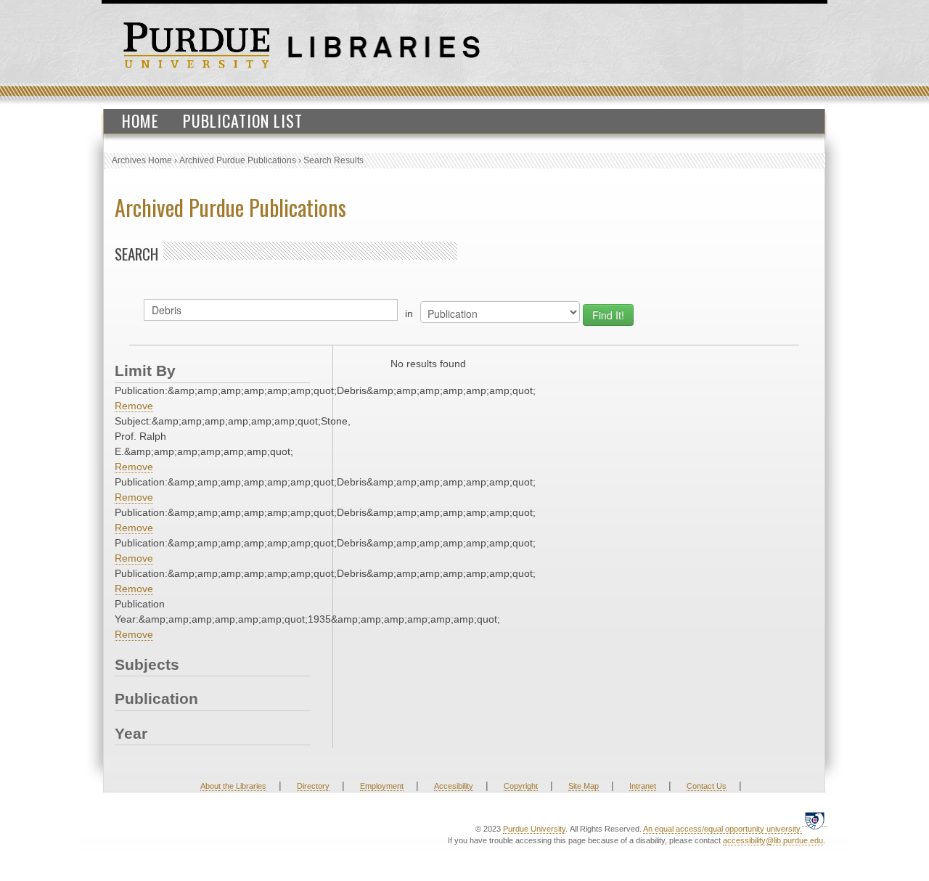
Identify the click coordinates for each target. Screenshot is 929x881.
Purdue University (534, 828)
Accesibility (453, 786)
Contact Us (707, 786)
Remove (134, 405)
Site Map (583, 786)
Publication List (243, 120)
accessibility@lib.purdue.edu (773, 840)
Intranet (642, 786)
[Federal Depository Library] (814, 820)
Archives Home (142, 160)
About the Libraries (233, 786)
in (409, 313)
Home (140, 120)
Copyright (521, 786)
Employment (382, 786)
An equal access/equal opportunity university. (722, 828)
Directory (313, 786)
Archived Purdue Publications (237, 160)
